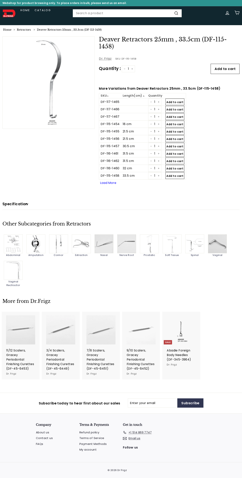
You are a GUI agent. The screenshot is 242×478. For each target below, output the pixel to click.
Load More (108, 183)
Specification (15, 204)
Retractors (24, 29)
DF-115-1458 (110, 175)
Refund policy (89, 432)
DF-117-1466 (110, 109)
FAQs (39, 444)
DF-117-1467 (110, 116)
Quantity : (110, 69)
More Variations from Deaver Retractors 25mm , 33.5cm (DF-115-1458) (159, 88)
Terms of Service (91, 438)
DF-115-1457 (110, 146)
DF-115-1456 (110, 139)
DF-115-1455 (110, 131)
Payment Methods (93, 444)
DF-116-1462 (110, 161)
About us (42, 432)
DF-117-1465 (110, 102)
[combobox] (127, 13)
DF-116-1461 (109, 153)
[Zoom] (49, 83)
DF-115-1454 (110, 124)
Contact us (44, 438)
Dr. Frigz (105, 58)
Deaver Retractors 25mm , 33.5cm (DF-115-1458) (69, 29)
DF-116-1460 (110, 168)
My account (88, 450)
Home (25, 10)
